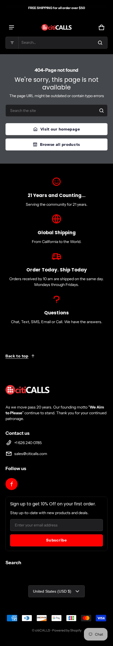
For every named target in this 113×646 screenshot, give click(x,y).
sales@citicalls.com (30, 453)
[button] (56, 43)
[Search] (101, 111)
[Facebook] (11, 484)
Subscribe (56, 540)
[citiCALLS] (56, 27)
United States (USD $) (52, 591)
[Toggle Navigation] (11, 27)
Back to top (17, 356)
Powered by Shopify (66, 630)
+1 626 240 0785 (28, 442)
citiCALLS (42, 630)
